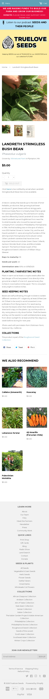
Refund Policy (23, 671)
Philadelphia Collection (24, 621)
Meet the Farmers (24, 521)
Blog (24, 546)
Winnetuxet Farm (18, 158)
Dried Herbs (24, 584)
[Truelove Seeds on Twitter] (27, 676)
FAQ (24, 518)
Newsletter (24, 524)
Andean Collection (24, 599)
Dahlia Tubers (24, 581)
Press (24, 527)
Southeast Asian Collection (24, 637)
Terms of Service (16, 669)
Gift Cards (24, 543)
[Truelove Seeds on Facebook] (31, 676)
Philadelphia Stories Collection (24, 625)
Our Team (24, 515)
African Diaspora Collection (24, 596)
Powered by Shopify (34, 683)
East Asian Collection (24, 606)
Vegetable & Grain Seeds (24, 571)
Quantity (6, 173)
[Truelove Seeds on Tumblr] (40, 676)
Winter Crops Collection (24, 640)
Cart (45, 3)
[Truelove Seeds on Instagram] (35, 676)
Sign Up (42, 657)
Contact (24, 556)
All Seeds (24, 568)
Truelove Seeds (17, 683)
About (24, 511)
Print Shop (24, 540)
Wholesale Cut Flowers (24, 587)
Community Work (24, 531)
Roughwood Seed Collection (24, 628)
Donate (24, 559)
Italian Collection (25, 612)
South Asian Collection (24, 634)
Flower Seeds (24, 578)
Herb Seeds (24, 574)
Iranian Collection (24, 609)
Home (4, 67)
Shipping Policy (31, 669)
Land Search (24, 552)
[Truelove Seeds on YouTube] (44, 676)
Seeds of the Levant (24, 631)
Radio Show (24, 549)
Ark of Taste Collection (24, 603)
